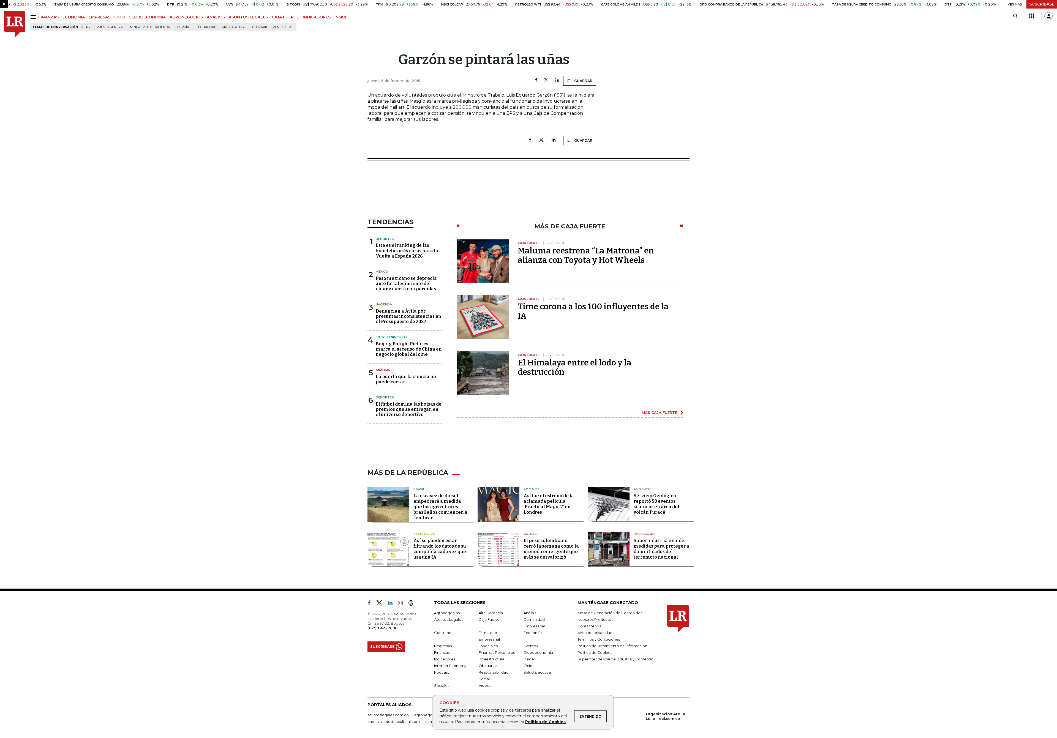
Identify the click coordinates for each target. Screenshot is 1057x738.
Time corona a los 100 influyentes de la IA (593, 311)
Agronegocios (447, 613)
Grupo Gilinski (234, 27)
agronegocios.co (429, 715)
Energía (182, 27)
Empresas (443, 646)
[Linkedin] (557, 80)
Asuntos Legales (448, 619)
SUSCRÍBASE (1041, 4)
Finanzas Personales (497, 652)
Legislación (644, 534)
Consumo (442, 632)
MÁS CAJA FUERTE (659, 412)
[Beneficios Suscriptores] (1032, 16)
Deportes (385, 239)
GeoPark (259, 27)
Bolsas (530, 534)
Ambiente (642, 489)
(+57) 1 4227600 (382, 628)
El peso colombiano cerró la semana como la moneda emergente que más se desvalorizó (551, 549)
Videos (485, 685)
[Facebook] (536, 80)
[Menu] (34, 17)
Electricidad (205, 27)
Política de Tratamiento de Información (612, 646)
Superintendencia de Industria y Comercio (615, 659)
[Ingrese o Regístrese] (1048, 16)
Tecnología (424, 534)
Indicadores (444, 659)
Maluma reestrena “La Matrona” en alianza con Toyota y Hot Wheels (586, 255)
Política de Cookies (545, 721)
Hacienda (384, 304)
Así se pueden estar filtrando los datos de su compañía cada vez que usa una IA (439, 549)
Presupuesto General (105, 27)
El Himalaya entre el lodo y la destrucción (574, 367)
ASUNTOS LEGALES (248, 17)
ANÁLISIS (216, 17)
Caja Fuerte (489, 619)
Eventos (531, 646)
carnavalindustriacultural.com (393, 721)
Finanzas (442, 652)
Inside (529, 659)
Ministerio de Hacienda (150, 27)
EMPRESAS (99, 17)
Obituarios (488, 665)
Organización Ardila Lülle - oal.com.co (665, 716)
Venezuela (282, 27)
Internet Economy (450, 665)
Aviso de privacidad (594, 632)
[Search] (1015, 16)
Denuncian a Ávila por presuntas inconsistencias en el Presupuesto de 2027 (408, 316)
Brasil (419, 489)
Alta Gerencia (491, 613)
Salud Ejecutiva (537, 672)
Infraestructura (491, 659)
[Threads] (413, 604)
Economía (533, 632)
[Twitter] (546, 80)
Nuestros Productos (595, 619)
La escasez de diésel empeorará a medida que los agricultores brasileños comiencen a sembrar (440, 506)
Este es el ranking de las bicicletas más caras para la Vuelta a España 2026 (407, 250)
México (382, 272)
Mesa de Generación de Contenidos (609, 613)
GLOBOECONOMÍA (147, 17)
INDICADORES (317, 17)
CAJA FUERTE (285, 17)
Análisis (383, 370)
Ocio (528, 665)
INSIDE (341, 17)
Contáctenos (589, 626)
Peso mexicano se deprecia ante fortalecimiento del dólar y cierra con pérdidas (406, 283)
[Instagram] (402, 604)
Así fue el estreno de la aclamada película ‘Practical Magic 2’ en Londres (549, 504)
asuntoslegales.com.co (388, 715)
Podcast (441, 672)
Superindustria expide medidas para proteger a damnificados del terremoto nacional (661, 549)
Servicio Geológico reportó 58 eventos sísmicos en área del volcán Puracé (656, 504)
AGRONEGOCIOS (186, 17)
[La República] (14, 24)
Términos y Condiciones (598, 639)
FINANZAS (48, 17)
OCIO (119, 17)
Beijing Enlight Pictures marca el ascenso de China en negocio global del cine (409, 349)
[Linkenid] (392, 604)
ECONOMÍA (73, 17)
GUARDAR (582, 81)
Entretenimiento (391, 337)
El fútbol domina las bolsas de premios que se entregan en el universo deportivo (409, 409)
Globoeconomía (538, 652)
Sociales (532, 489)
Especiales (488, 646)
